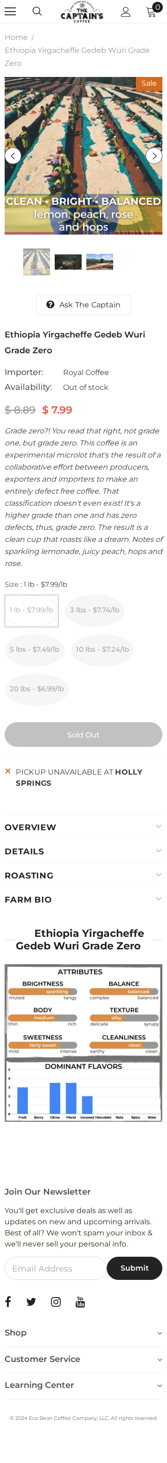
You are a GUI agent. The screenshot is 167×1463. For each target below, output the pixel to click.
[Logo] (82, 11)
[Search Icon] (46, 11)
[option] (83, 156)
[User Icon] (126, 12)
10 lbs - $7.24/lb (102, 649)
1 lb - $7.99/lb (31, 609)
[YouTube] (80, 1301)
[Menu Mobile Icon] (10, 11)
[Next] (154, 155)
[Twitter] (31, 1301)
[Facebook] (8, 1301)
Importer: (24, 372)
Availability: (28, 387)
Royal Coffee (86, 372)
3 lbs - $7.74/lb (94, 609)
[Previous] (13, 155)
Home (16, 37)
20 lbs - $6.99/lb (37, 688)
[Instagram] (56, 1301)
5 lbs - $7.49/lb (34, 649)
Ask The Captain (90, 304)
